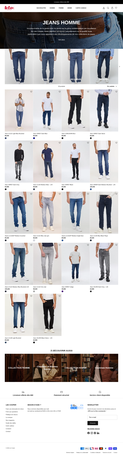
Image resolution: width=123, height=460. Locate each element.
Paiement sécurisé (107, 452)
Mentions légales (70, 452)
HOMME (52, 8)
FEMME (61, 8)
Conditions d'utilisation (95, 452)
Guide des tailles (11, 423)
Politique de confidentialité (82, 452)
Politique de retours (12, 414)
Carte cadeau (10, 426)
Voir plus (61, 40)
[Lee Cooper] (9, 8)
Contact (8, 431)
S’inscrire (93, 423)
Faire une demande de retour (15, 409)
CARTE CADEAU (81, 8)
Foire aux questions (12, 411)
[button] (31, 91)
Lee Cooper (12, 448)
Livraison (8, 428)
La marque (9, 417)
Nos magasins (10, 420)
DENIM (69, 8)
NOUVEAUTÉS (41, 8)
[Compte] (103, 8)
